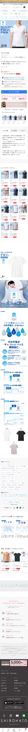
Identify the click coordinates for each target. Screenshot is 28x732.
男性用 (9, 485)
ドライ (4, 489)
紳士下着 (5, 487)
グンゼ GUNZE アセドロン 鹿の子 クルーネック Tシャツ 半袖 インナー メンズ (14, 234)
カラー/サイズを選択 (14, 91)
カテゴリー (5, 13)
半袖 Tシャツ (16, 470)
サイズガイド (4, 680)
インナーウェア (6, 483)
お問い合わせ (4, 690)
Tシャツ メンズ (6, 470)
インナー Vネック (7, 472)
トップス (11, 476)
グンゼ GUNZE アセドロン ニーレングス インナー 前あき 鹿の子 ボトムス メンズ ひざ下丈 (5, 183)
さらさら (11, 489)
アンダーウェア (16, 483)
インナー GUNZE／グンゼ (9, 464)
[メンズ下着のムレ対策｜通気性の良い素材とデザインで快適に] (7, 526)
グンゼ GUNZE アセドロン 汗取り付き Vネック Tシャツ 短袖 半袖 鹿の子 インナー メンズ (5, 234)
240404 (5, 476)
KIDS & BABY (13, 673)
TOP (2, 16)
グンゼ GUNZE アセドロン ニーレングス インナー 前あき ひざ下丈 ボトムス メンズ (14, 183)
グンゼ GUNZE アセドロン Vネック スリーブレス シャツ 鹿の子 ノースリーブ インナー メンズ (14, 217)
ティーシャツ (16, 478)
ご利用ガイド (4, 683)
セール (23, 13)
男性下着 (21, 485)
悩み (19, 13)
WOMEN (3, 673)
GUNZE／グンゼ (12, 18)
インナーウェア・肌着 (13, 16)
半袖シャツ (5, 480)
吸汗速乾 (12, 487)
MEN (6, 16)
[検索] (24, 7)
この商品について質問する (14, 502)
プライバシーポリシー (19, 685)
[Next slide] (26, 34)
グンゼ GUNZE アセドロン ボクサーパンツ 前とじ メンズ (5, 199)
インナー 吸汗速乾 (21, 466)
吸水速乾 (18, 487)
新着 (16, 13)
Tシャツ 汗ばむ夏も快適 (8, 474)
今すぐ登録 (6, 79)
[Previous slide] (2, 34)
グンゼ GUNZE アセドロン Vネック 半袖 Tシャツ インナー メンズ (23, 183)
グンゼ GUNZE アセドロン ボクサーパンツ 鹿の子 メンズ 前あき (23, 216)
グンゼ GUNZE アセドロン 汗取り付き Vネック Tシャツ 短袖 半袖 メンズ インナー (5, 217)
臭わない (17, 489)
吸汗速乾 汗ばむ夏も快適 (8, 468)
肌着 (24, 483)
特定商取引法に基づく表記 (19, 683)
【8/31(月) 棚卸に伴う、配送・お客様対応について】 (14, 2)
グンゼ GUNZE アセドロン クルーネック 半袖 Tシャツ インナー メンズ (14, 200)
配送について (4, 685)
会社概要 (16, 680)
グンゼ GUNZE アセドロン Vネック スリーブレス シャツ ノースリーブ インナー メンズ (23, 200)
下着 (4, 485)
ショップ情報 (17, 690)
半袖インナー (14, 480)
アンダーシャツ (6, 478)
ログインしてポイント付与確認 (17, 79)
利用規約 (16, 688)
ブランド (12, 13)
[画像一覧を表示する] (2, 45)
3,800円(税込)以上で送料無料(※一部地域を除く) (14, 0)
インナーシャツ (20, 476)
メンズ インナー (21, 468)
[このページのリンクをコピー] (23, 508)
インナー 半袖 (17, 472)
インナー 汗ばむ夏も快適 (8, 466)
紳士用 (14, 485)
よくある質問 (4, 688)
